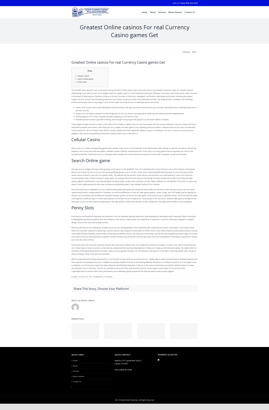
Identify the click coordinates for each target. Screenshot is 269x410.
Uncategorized (98, 277)
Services (76, 371)
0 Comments (108, 277)
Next (194, 52)
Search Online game (85, 79)
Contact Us (77, 381)
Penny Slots (82, 82)
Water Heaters (78, 376)
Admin (75, 277)
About (75, 366)
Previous (186, 52)
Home (75, 360)
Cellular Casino (83, 76)
